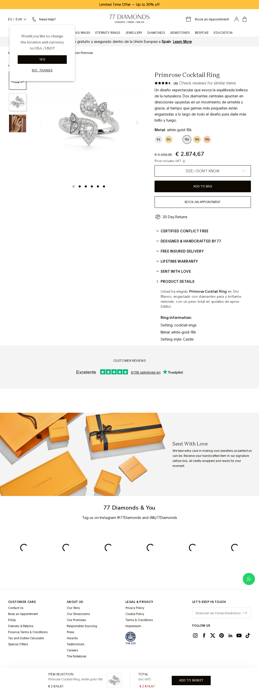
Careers (72, 650)
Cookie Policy (134, 614)
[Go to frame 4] (92, 186)
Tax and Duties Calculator (26, 638)
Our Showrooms (78, 614)
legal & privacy (139, 601)
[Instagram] (195, 635)
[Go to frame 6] (104, 186)
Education (223, 32)
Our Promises (76, 620)
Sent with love (176, 271)
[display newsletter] (244, 612)
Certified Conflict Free (185, 231)
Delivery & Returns (20, 626)
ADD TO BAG (202, 186)
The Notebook (76, 656)
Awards (72, 638)
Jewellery (133, 32)
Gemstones (180, 32)
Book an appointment (203, 202)
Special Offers (18, 644)
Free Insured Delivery (182, 251)
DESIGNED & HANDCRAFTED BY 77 (191, 241)
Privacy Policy (134, 607)
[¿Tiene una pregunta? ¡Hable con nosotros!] (249, 579)
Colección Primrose (79, 52)
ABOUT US (75, 601)
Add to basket (191, 680)
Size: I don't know (203, 171)
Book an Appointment (23, 614)
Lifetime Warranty (179, 261)
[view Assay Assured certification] (130, 638)
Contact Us (15, 607)
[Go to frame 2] (80, 186)
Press (70, 632)
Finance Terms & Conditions (28, 632)
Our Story (73, 607)
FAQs (12, 620)
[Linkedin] (230, 635)
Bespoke (202, 32)
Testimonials (75, 644)
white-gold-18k (183, 332)
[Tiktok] (248, 635)
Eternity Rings (107, 32)
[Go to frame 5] (98, 186)
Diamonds (156, 32)
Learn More (182, 41)
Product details (178, 281)
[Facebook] (204, 635)
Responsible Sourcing (82, 626)
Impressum (133, 626)
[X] (213, 635)
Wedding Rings (77, 32)
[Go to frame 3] (86, 186)
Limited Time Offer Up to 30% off (129, 4)
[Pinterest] (222, 635)
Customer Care (22, 601)
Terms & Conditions (139, 620)
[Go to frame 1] (74, 186)
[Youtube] (239, 635)
